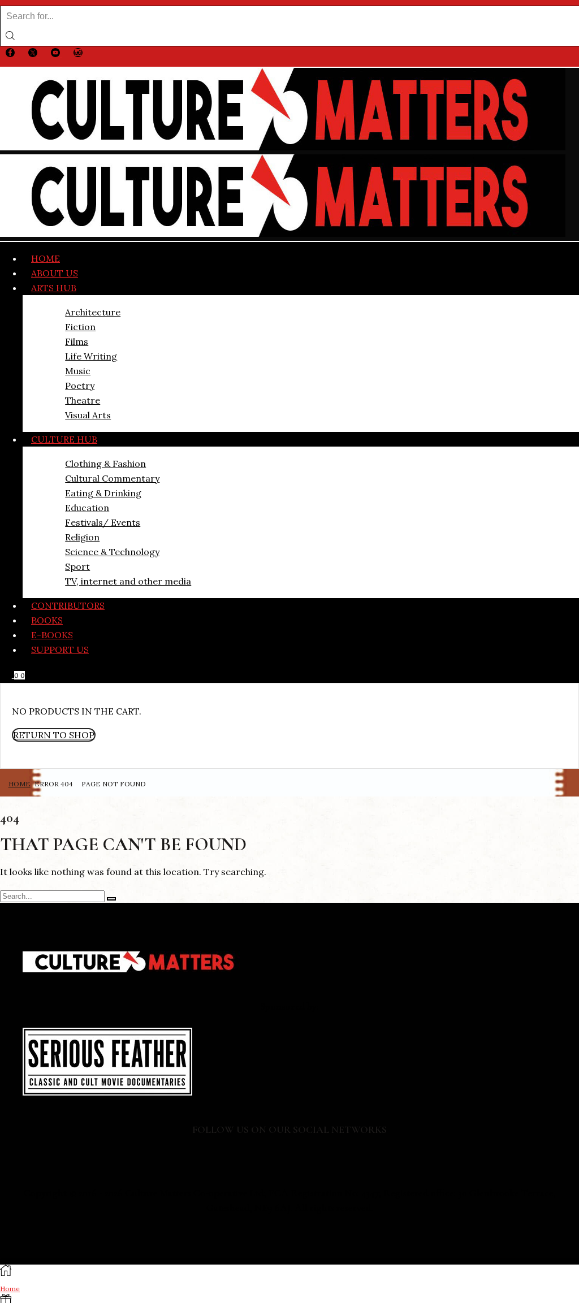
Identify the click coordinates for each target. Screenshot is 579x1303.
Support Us (60, 649)
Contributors (68, 605)
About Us (54, 273)
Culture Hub (64, 439)
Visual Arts (88, 415)
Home (45, 258)
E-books (52, 634)
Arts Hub (53, 287)
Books (47, 620)
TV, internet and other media (128, 581)
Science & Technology (112, 551)
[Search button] (10, 36)
